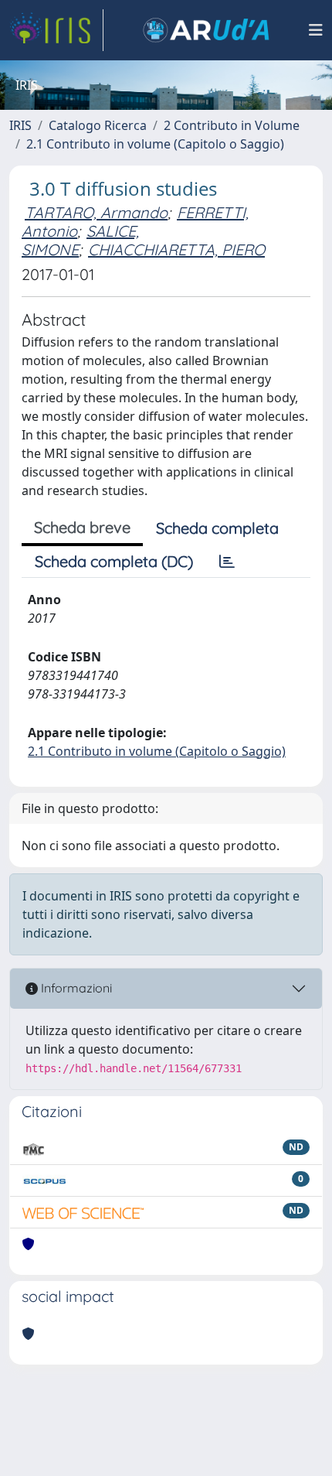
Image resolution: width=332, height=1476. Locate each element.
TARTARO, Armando (96, 212)
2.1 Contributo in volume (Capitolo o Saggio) (155, 143)
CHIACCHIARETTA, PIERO (176, 249)
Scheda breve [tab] (82, 527)
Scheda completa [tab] (217, 528)
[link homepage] (56, 30)
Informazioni (75, 988)
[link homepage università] (206, 30)
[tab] (227, 561)
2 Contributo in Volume (232, 125)
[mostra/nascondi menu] (316, 30)
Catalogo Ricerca (98, 125)
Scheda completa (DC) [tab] (114, 561)
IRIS (20, 125)
